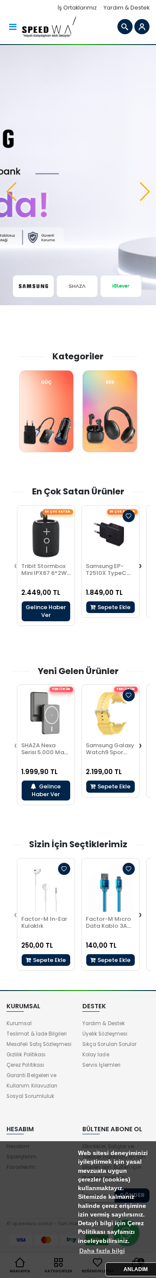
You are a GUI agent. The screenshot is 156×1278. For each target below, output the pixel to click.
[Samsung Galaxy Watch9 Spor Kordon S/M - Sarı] (110, 713)
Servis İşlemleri (101, 1065)
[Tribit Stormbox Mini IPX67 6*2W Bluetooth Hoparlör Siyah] (46, 534)
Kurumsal (19, 1023)
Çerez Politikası (25, 1065)
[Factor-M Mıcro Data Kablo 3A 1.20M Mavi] (110, 887)
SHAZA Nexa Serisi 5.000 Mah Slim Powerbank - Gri (44, 755)
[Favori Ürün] (129, 516)
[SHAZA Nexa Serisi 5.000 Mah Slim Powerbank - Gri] (46, 713)
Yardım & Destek (127, 7)
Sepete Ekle (113, 607)
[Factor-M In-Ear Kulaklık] (46, 887)
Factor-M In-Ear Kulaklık (44, 922)
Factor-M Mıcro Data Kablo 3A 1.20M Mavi (108, 926)
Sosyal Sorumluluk (30, 1096)
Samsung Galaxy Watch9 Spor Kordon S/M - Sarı (110, 755)
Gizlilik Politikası (26, 1054)
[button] (11, 191)
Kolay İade (95, 1054)
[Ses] (109, 411)
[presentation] (15, 565)
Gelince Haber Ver (46, 611)
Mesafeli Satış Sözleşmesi (39, 1044)
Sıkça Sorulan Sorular (109, 1044)
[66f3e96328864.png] (33, 286)
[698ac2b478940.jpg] (121, 286)
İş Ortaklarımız (77, 7)
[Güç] (46, 411)
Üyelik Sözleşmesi (104, 1033)
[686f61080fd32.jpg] (77, 286)
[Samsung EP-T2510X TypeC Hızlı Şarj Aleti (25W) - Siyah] (110, 534)
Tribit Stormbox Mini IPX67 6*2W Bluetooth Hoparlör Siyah (44, 576)
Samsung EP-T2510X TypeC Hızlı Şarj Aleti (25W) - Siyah (106, 576)
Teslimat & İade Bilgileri (36, 1033)
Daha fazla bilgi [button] (102, 1251)
